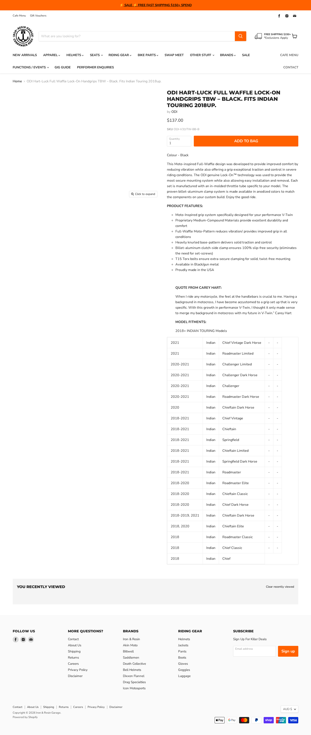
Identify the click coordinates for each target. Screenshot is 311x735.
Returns (73, 657)
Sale (246, 55)
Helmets (74, 55)
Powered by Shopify (25, 717)
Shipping (74, 651)
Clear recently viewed (280, 587)
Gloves (183, 664)
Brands (227, 55)
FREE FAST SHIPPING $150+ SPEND (165, 5)
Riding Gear (119, 55)
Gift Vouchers (38, 15)
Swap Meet (174, 55)
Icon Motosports (134, 688)
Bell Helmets (132, 670)
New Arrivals (25, 55)
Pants (182, 651)
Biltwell (128, 651)
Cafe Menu (19, 15)
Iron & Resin (131, 639)
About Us (74, 645)
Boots (182, 657)
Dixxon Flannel (133, 676)
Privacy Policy (78, 670)
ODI (174, 111)
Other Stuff (201, 55)
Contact (290, 67)
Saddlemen (131, 657)
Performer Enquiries (95, 67)
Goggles (184, 670)
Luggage (184, 676)
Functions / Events (30, 67)
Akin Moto (130, 645)
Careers (73, 664)
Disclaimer (75, 676)
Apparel (50, 55)
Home (17, 81)
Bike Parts (147, 55)
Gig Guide (63, 67)
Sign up (288, 651)
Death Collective (134, 664)
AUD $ (287, 709)
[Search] (240, 36)
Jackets (183, 645)
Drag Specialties (134, 682)
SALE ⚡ (131, 5)
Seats (95, 55)
